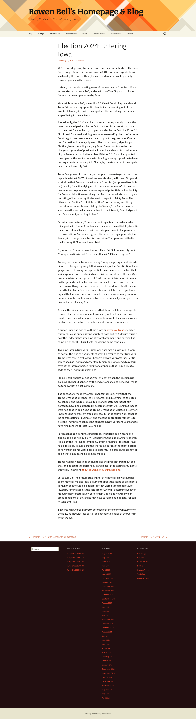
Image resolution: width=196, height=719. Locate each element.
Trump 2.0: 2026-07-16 (75, 557)
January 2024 (107, 661)
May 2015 (105, 694)
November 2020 (108, 673)
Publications (116, 33)
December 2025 (108, 586)
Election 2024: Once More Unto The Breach (52, 536)
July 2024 (105, 636)
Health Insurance (144, 561)
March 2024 (106, 652)
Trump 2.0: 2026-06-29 (75, 570)
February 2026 (107, 578)
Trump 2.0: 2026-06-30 (75, 566)
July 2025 (105, 607)
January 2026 (107, 582)
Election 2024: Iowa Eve (153, 536)
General (140, 557)
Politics (81, 60)
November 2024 (108, 619)
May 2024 (105, 644)
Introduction (55, 33)
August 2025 (107, 603)
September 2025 (108, 599)
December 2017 (108, 681)
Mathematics (71, 33)
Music (84, 33)
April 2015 (106, 698)
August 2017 (107, 689)
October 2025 (107, 594)
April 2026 (106, 570)
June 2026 (106, 561)
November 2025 (108, 590)
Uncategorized (143, 578)
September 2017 (108, 685)
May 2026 (105, 566)
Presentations (99, 33)
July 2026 (105, 557)
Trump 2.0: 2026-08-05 (75, 553)
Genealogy (141, 553)
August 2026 (107, 553)
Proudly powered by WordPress (98, 713)
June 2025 (106, 611)
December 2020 (108, 669)
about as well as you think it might (101, 469)
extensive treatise (117, 330)
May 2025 (105, 615)
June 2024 (106, 640)
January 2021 (107, 665)
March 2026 (106, 574)
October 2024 (107, 623)
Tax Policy (141, 574)
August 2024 (107, 632)
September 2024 (108, 627)
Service (130, 33)
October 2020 (107, 677)
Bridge (41, 33)
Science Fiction (143, 570)
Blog (31, 33)
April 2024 (106, 648)
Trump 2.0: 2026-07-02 (75, 561)
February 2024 (107, 656)
